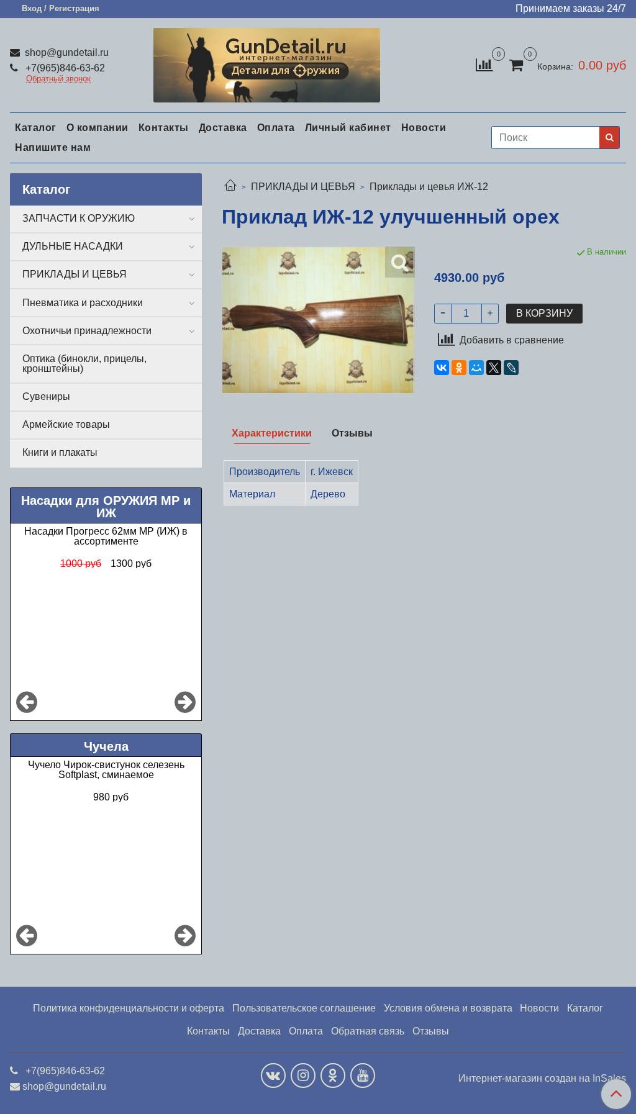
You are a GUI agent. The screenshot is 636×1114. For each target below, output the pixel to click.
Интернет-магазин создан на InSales (542, 1079)
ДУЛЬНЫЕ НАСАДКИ (72, 246)
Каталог (36, 127)
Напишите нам (53, 147)
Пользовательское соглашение (304, 1008)
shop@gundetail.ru (65, 52)
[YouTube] (362, 1075)
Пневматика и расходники (82, 302)
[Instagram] (303, 1075)
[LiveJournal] (511, 367)
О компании (97, 127)
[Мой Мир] (476, 367)
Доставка (223, 127)
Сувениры (46, 396)
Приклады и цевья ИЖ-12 (429, 186)
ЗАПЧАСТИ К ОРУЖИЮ (78, 218)
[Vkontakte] (273, 1075)
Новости (424, 127)
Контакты (164, 127)
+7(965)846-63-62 (64, 68)
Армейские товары (66, 424)
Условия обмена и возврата (448, 1008)
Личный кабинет (348, 127)
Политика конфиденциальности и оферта (128, 1008)
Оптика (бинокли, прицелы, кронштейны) (84, 363)
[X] (493, 367)
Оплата (276, 127)
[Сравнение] (484, 64)
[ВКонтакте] (441, 367)
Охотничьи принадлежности (87, 330)
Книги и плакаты (60, 452)
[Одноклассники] (459, 367)
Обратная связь (367, 1031)
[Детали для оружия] (266, 62)
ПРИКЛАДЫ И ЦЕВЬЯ (303, 186)
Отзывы (430, 1031)
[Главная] (230, 186)
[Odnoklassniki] (332, 1075)
